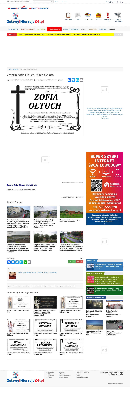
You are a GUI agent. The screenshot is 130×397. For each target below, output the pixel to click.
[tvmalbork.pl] (24, 6)
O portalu (62, 372)
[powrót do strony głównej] (25, 18)
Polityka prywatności (64, 375)
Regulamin (62, 374)
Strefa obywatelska (70, 29)
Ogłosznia (50, 374)
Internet (49, 377)
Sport (83, 29)
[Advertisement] (65, 51)
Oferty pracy (105, 118)
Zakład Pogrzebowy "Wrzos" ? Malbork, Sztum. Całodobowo (37, 272)
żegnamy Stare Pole (49, 286)
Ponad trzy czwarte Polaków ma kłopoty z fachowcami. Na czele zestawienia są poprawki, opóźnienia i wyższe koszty (59, 34)
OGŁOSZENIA (68, 20)
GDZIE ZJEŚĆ (88, 20)
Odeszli (112, 29)
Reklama (58, 2)
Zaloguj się (110, 2)
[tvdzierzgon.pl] (43, 6)
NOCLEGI (98, 20)
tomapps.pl (120, 383)
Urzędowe (92, 29)
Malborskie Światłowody (82, 377)
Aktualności (13, 29)
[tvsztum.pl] (33, 6)
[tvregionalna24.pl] (13, 6)
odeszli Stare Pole (37, 286)
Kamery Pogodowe (27, 29)
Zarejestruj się (119, 2)
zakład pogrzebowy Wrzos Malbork (65, 286)
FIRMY (78, 20)
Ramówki (103, 29)
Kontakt (64, 2)
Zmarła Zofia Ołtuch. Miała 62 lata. (21, 286)
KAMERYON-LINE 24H (118, 20)
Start (10, 69)
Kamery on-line (63, 377)
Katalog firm (50, 375)
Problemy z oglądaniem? (82, 372)
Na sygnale (41, 29)
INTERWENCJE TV (108, 20)
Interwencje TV (54, 29)
